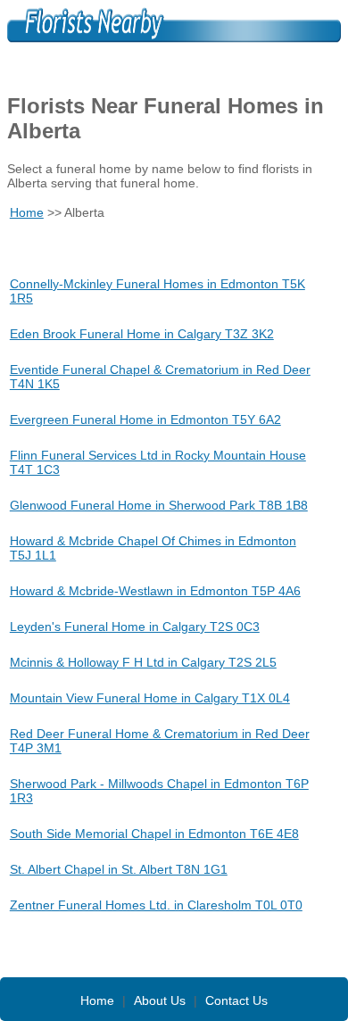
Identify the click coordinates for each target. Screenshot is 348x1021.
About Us (160, 1000)
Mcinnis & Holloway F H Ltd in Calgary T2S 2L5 (143, 662)
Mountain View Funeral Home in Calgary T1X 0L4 (150, 698)
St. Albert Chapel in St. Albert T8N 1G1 (119, 869)
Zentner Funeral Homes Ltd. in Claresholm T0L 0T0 (156, 905)
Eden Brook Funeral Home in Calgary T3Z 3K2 (142, 334)
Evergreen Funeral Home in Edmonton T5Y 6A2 (145, 419)
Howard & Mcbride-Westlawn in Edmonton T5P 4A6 (155, 591)
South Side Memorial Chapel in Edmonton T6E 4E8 (154, 833)
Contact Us (236, 1000)
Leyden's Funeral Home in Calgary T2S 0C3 (135, 626)
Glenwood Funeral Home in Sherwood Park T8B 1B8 (159, 505)
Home (27, 212)
